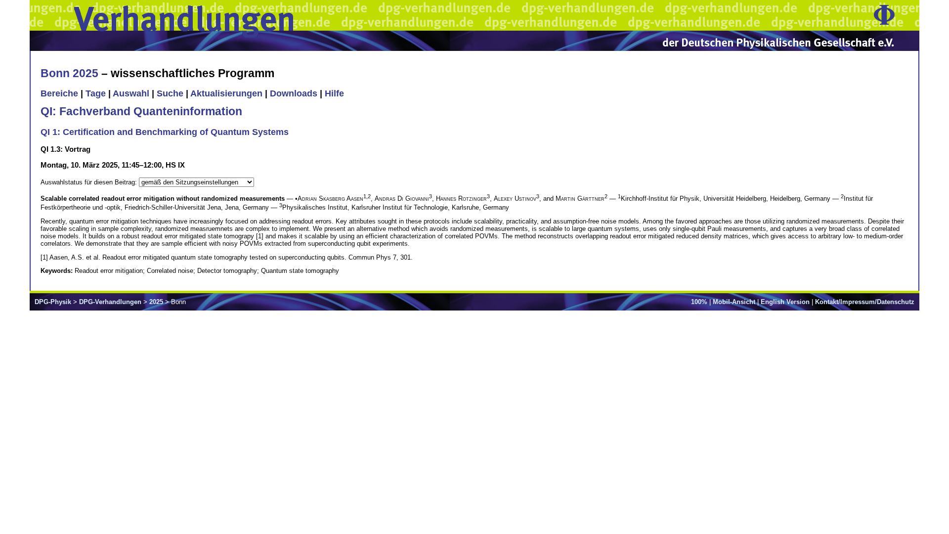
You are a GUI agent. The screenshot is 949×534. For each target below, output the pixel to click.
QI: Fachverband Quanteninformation (141, 111)
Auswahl (131, 93)
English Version (785, 302)
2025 (156, 302)
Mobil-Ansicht (734, 302)
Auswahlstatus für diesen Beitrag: (90, 182)
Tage (96, 93)
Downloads (293, 93)
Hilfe (334, 93)
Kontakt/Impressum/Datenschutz (864, 302)
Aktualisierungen (226, 93)
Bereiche (59, 93)
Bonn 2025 (69, 73)
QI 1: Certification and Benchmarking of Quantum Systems (165, 132)
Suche (170, 93)
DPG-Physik (53, 302)
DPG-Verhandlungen (110, 302)
